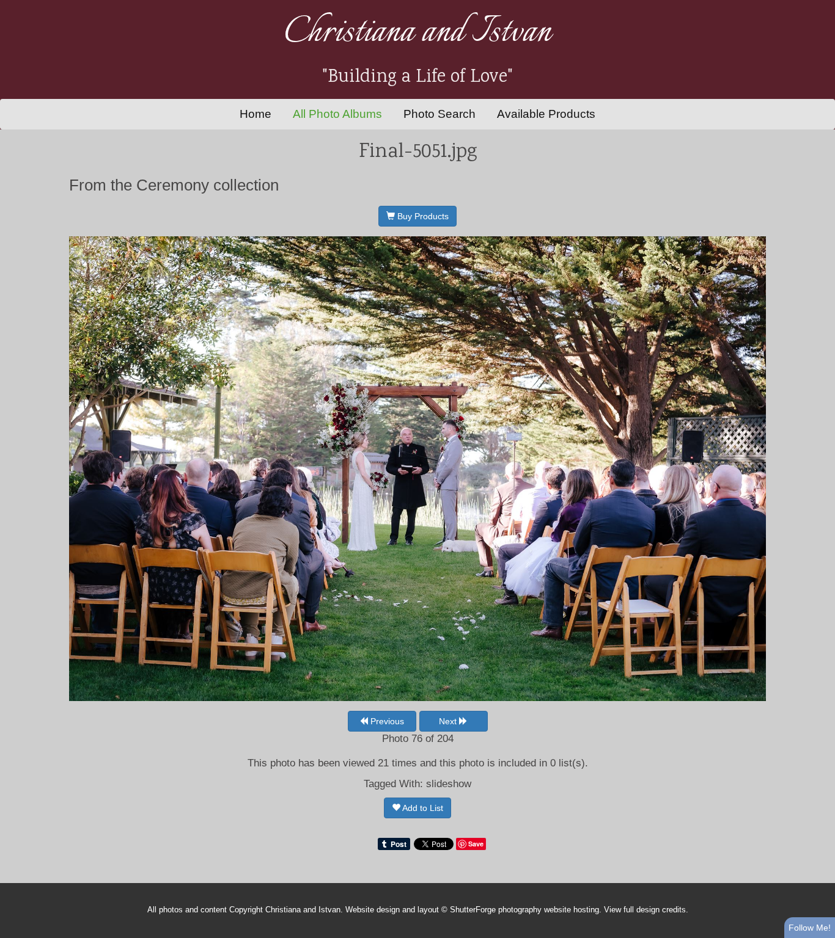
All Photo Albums (337, 113)
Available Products (546, 113)
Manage (819, 6)
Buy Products (422, 216)
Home (255, 113)
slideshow (448, 784)
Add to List (421, 808)
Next (449, 721)
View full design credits (645, 910)
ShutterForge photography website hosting (524, 910)
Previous (386, 721)
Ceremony (172, 185)
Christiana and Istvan (417, 32)
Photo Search (439, 113)
